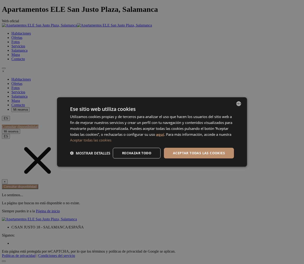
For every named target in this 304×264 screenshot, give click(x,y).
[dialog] (152, 132)
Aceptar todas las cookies (90, 140)
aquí (160, 134)
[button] (90, 153)
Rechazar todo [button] (136, 153)
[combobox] (238, 103)
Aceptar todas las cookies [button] (199, 153)
